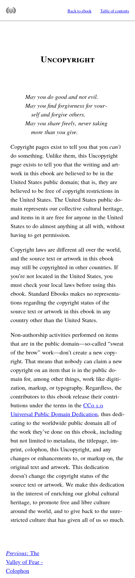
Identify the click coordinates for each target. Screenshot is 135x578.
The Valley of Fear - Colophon (24, 561)
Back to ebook (79, 11)
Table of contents (114, 11)
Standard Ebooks (11, 10)
